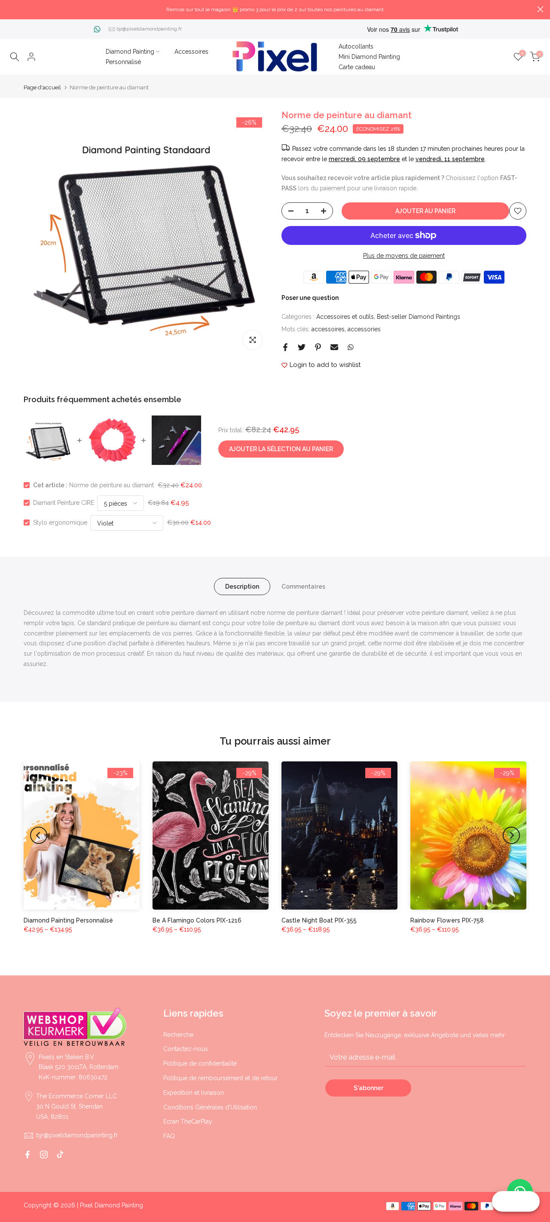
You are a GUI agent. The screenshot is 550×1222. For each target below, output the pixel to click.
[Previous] (38, 835)
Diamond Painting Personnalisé (68, 920)
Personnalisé (123, 61)
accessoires (328, 329)
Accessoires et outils (345, 316)
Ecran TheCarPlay (187, 1121)
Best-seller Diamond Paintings (418, 316)
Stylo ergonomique (60, 522)
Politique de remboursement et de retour (220, 1078)
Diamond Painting (130, 51)
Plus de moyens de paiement (404, 255)
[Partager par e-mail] (334, 347)
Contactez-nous (185, 1048)
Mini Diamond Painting (369, 56)
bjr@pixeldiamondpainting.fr (149, 29)
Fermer (9, 9)
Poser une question (310, 297)
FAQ (169, 1136)
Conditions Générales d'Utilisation (210, 1107)
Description (242, 586)
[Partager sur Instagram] (44, 1154)
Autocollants (356, 46)
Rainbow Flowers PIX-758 (447, 920)
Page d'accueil (42, 87)
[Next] (511, 835)
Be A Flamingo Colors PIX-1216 (197, 920)
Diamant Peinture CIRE (63, 502)
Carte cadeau (357, 67)
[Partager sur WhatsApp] (350, 347)
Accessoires (191, 51)
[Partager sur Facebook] (285, 347)
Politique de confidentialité (200, 1063)
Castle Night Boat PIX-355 (319, 920)
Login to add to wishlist (325, 365)
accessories (364, 329)
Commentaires (303, 586)
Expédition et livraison (193, 1092)
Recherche (178, 1034)
